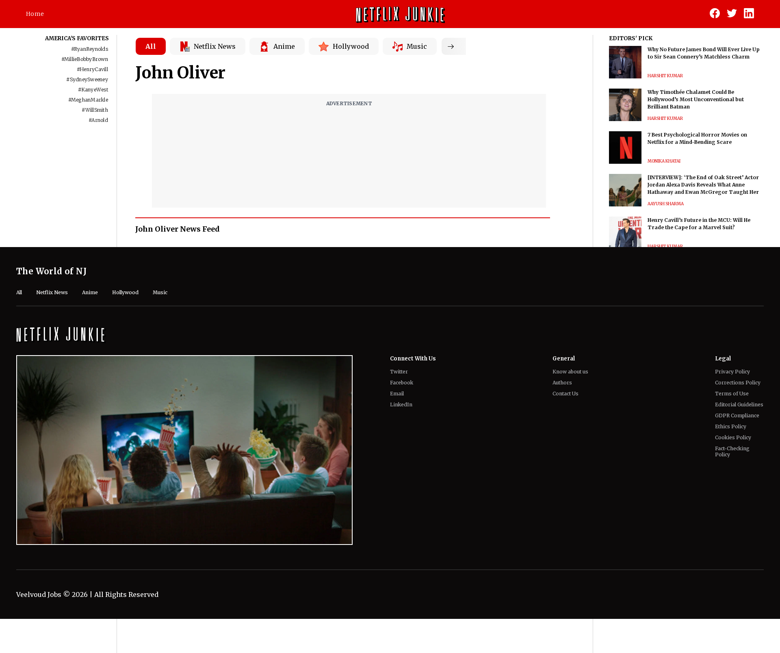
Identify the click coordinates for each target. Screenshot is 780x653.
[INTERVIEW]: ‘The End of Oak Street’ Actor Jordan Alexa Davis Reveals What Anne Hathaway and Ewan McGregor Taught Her (703, 184)
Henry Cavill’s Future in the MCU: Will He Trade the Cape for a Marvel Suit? (699, 223)
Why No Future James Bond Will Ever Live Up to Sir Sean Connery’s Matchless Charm (704, 53)
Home (35, 13)
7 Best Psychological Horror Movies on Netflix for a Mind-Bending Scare (697, 138)
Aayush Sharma (666, 203)
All (150, 46)
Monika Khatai (664, 161)
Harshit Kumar (665, 75)
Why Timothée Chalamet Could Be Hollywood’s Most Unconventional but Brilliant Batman (696, 99)
